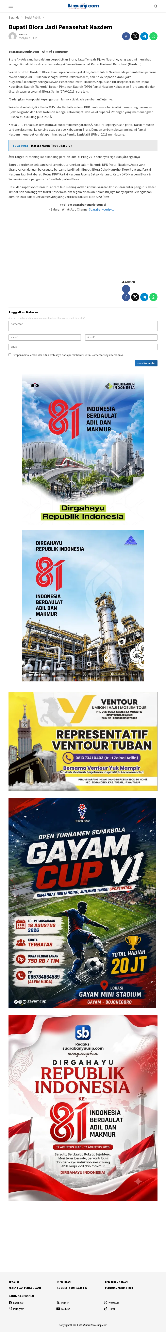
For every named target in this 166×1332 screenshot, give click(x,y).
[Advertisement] (83, 248)
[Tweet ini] (135, 36)
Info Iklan (64, 1282)
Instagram (18, 1309)
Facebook (18, 1303)
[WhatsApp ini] (153, 36)
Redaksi (14, 1282)
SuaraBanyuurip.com (102, 209)
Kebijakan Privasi (116, 1282)
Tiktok (112, 1309)
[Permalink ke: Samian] (13, 36)
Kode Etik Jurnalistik (72, 1288)
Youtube (65, 1309)
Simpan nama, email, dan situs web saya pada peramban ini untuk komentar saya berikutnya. (68, 355)
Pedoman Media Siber (119, 1288)
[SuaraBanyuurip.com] (83, 5)
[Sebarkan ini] (126, 36)
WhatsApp (114, 1303)
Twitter (64, 1303)
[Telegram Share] (144, 36)
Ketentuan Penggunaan (25, 1288)
